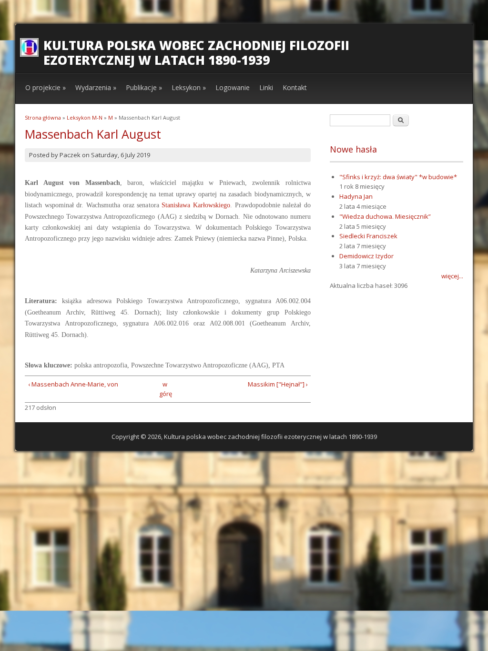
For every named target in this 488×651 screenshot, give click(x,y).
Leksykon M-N (84, 117)
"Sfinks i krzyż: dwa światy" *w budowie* (398, 177)
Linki (266, 87)
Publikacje (144, 87)
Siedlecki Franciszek (368, 236)
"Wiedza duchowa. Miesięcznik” (385, 216)
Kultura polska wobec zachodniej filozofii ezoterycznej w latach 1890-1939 (196, 53)
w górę (164, 389)
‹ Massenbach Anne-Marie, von (73, 384)
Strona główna (43, 117)
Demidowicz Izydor (366, 256)
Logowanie (232, 87)
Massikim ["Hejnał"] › (278, 384)
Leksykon (189, 87)
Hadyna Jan (356, 196)
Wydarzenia (95, 87)
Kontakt (295, 87)
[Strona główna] (29, 54)
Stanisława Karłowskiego (196, 205)
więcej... (452, 276)
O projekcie (45, 87)
